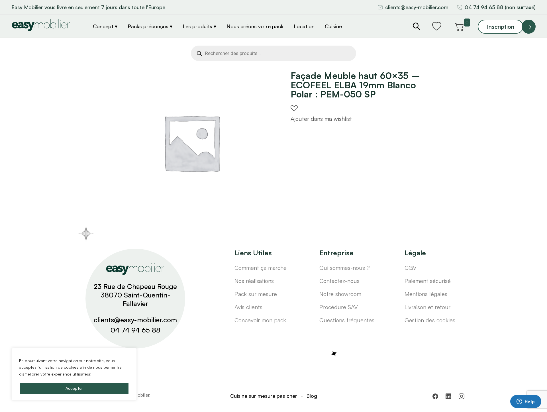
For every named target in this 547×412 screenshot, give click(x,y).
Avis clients (248, 307)
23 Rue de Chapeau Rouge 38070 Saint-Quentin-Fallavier (135, 295)
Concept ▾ (105, 26)
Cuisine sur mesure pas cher (263, 396)
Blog (311, 396)
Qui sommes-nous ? (344, 267)
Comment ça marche (260, 267)
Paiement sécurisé (428, 280)
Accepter (74, 388)
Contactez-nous (339, 280)
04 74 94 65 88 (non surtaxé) (500, 7)
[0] (459, 26)
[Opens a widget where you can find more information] (525, 402)
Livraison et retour (427, 307)
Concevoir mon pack (260, 320)
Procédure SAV (338, 307)
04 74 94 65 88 (135, 330)
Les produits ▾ (199, 26)
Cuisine (333, 26)
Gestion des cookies (430, 320)
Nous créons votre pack (254, 26)
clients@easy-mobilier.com (416, 7)
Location (304, 26)
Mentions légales (426, 293)
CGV (411, 267)
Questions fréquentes (346, 320)
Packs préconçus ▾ (150, 26)
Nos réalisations (254, 280)
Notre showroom (340, 293)
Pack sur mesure (255, 293)
